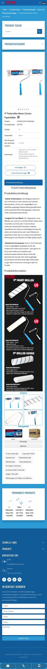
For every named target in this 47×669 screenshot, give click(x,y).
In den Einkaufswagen (19, 173)
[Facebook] (4, 580)
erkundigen (19, 167)
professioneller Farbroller (15, 470)
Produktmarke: (9, 124)
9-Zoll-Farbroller (12, 454)
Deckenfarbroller (25, 458)
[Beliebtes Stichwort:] (39, 31)
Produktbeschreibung (14, 182)
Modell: (7, 121)
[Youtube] (14, 580)
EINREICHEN (23, 638)
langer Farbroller (12, 474)
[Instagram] (20, 580)
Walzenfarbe (10, 462)
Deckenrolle (10, 458)
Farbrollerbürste (25, 462)
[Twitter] (9, 580)
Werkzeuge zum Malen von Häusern (19, 478)
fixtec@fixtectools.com (15, 564)
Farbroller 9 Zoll (28, 454)
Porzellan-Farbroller (13, 466)
